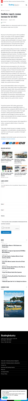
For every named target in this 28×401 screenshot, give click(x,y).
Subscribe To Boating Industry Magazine (10, 360)
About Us (3, 369)
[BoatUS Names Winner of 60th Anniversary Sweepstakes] (7, 155)
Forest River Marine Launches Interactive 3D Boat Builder (15, 1)
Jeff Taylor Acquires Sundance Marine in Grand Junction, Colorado (7, 174)
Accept (5, 397)
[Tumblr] (13, 143)
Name (2, 204)
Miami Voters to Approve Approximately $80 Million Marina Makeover (20, 160)
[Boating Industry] (14, 5)
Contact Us (3, 365)
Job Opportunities (5, 371)
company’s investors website (8, 139)
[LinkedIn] (10, 143)
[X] (7, 143)
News (2, 240)
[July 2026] (14, 304)
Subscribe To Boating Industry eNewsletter (10, 363)
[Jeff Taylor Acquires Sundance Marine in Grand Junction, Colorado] (7, 169)
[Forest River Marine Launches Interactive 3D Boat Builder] (21, 169)
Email (2, 210)
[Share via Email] (20, 143)
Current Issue (5, 287)
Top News (7, 10)
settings (16, 395)
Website (3, 215)
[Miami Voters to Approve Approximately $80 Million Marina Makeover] (21, 155)
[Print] (23, 143)
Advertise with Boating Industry (8, 367)
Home (3, 10)
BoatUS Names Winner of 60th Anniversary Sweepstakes (7, 159)
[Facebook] (3, 143)
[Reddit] (16, 143)
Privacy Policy (4, 373)
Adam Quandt (4, 19)
